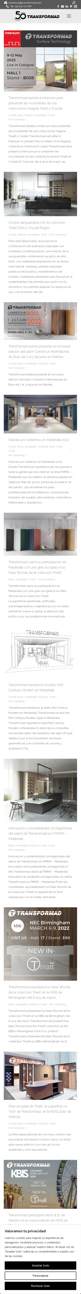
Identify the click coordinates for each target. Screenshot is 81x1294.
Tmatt (51, 115)
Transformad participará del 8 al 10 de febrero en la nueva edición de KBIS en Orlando (38, 1220)
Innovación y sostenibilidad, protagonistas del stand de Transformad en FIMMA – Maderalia (40, 833)
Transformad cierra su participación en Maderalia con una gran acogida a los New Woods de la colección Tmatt (37, 567)
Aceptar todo (40, 1265)
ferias (20, 115)
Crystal (12, 115)
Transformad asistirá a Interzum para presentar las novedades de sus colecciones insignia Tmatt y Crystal (35, 103)
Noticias (28, 115)
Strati (52, 446)
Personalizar (40, 1275)
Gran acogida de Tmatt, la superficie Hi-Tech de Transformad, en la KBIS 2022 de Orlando (39, 1111)
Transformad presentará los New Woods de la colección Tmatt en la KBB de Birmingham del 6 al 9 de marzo (39, 992)
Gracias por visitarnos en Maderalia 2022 (38, 440)
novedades (40, 115)
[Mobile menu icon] (69, 16)
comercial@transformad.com (25, 2)
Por (16, 119)
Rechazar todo (40, 1285)
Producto (43, 363)
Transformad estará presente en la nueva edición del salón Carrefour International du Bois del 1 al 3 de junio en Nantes (39, 351)
